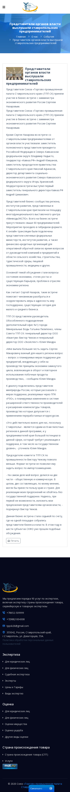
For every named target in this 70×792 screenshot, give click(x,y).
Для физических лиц (16, 668)
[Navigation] (4, 7)
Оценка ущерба (14, 730)
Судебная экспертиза (17, 674)
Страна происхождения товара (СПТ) (26, 754)
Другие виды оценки (16, 736)
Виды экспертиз (14, 693)
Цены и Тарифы (14, 687)
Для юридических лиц (17, 661)
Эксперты (10, 680)
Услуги (9, 760)
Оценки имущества (16, 724)
